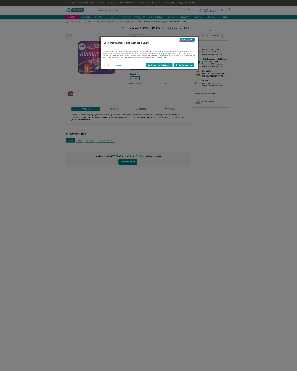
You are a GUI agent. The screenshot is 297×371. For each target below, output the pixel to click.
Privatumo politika (162, 57)
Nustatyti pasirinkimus (112, 65)
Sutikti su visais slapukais (159, 65)
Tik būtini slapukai (184, 65)
